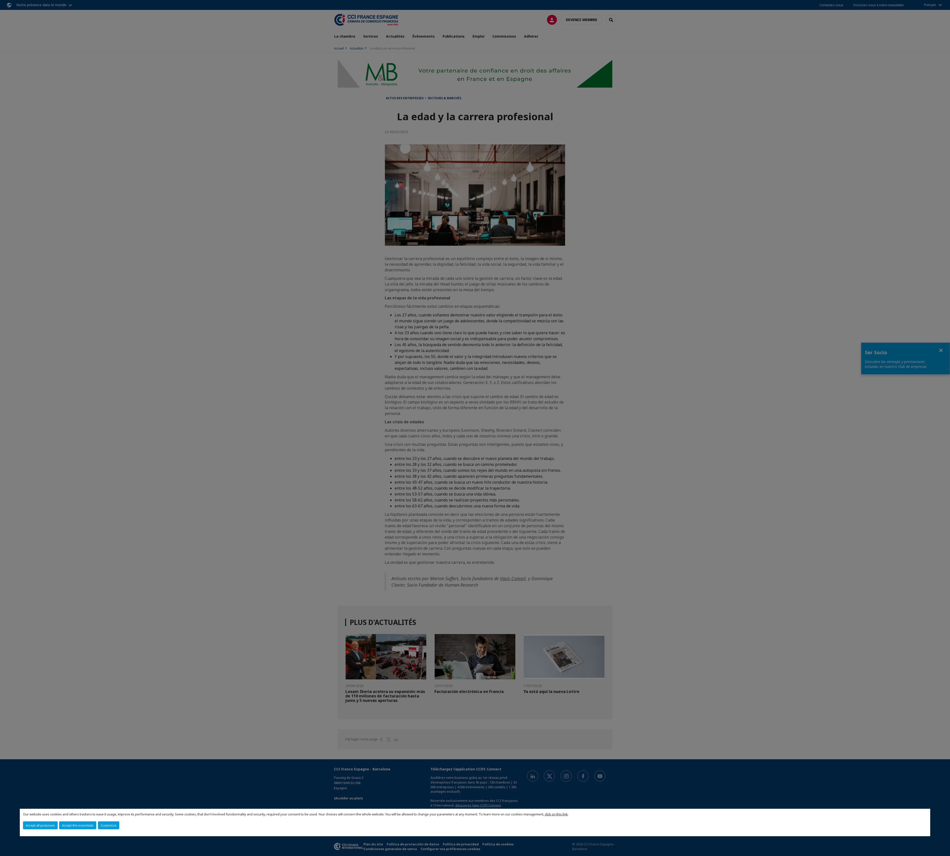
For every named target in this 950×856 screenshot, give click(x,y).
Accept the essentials (78, 825)
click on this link (556, 814)
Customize (109, 825)
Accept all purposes (40, 825)
